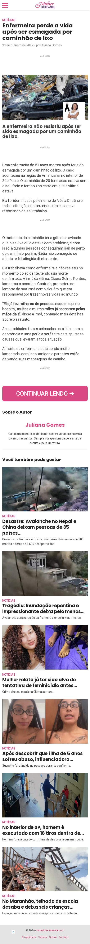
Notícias (8, 20)
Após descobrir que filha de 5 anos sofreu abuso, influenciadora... (42, 756)
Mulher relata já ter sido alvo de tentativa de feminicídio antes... (39, 682)
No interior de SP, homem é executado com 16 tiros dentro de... (43, 830)
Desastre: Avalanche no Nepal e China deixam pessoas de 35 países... (39, 527)
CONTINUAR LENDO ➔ (45, 393)
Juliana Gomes (51, 45)
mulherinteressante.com (49, 930)
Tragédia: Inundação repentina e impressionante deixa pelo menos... (43, 608)
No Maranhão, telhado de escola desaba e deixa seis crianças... (40, 904)
